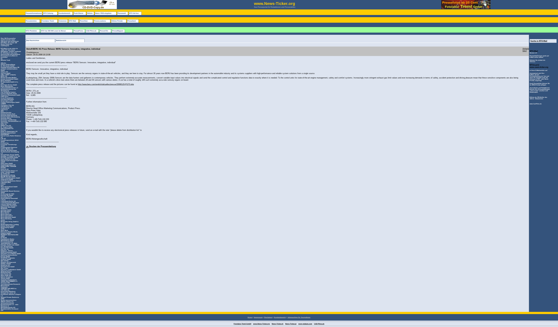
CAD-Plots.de (91, 31)
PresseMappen (117, 31)
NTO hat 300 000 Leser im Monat (53, 31)
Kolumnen (63, 21)
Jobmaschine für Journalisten (298, 317)
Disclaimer (268, 317)
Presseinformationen (34, 13)
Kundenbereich (64, 13)
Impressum (258, 317)
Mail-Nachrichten (32, 40)
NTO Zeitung (48, 13)
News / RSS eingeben (103, 13)
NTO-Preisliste (31, 31)
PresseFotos (78, 31)
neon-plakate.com (305, 324)
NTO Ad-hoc (134, 13)
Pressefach (131, 21)
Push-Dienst (78, 13)
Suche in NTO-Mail (538, 41)
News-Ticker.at (290, 324)
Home (250, 317)
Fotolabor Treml (48, 21)
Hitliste (90, 13)
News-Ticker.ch (277, 324)
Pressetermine (31, 21)
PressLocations (100, 21)
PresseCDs (104, 31)
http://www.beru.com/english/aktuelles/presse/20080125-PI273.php (106, 84)
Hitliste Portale (117, 21)
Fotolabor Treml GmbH (242, 324)
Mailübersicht (61, 40)
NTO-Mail (72, 21)
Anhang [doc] (526, 50)
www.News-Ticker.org (261, 324)
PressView (84, 21)
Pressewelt (122, 13)
